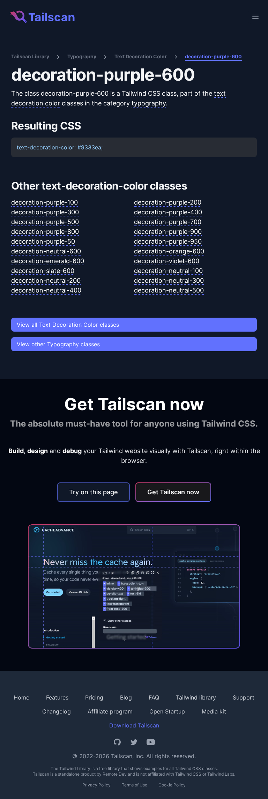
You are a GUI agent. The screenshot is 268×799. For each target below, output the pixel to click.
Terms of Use (134, 784)
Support (243, 697)
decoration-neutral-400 (46, 290)
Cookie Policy (172, 784)
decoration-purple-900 (168, 231)
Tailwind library (196, 697)
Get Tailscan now (173, 492)
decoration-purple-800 (45, 231)
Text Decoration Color (140, 56)
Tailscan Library (30, 56)
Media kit (214, 711)
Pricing (94, 697)
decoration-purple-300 (45, 212)
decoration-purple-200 (167, 202)
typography (149, 103)
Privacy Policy (96, 784)
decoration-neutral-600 (46, 251)
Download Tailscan (134, 725)
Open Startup (167, 711)
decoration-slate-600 (42, 270)
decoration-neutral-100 (168, 270)
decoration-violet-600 (166, 261)
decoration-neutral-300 (169, 280)
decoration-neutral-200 (46, 280)
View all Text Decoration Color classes (68, 324)
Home (21, 697)
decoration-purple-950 (168, 241)
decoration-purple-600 (213, 56)
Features (57, 697)
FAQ (154, 697)
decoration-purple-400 (168, 212)
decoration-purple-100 (44, 202)
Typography (81, 56)
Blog (126, 697)
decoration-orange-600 (169, 251)
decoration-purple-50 (43, 241)
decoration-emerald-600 (47, 261)
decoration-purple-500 (45, 221)
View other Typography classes (58, 344)
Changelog (56, 711)
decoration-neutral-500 (169, 290)
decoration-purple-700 (167, 221)
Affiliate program (110, 711)
